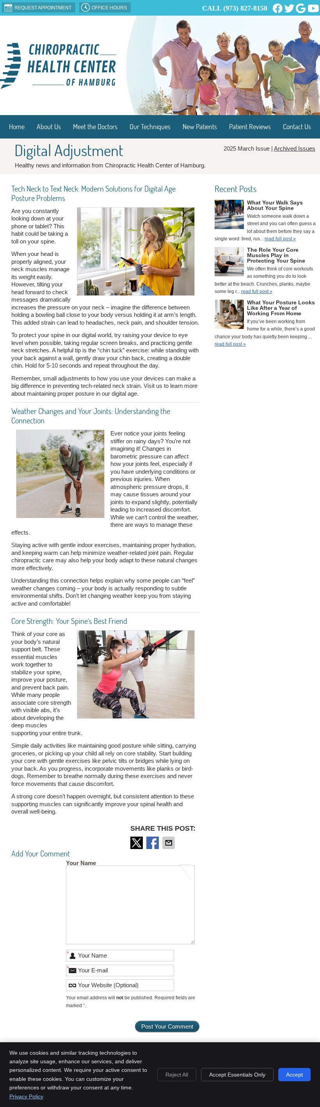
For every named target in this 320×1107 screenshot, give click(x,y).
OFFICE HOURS (109, 8)
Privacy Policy (26, 1096)
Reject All (176, 1074)
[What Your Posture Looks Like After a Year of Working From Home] (229, 316)
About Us (49, 126)
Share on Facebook (153, 843)
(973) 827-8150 (245, 8)
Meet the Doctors (95, 126)
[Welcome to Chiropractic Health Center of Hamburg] (58, 87)
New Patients (200, 126)
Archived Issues (294, 148)
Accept (294, 1074)
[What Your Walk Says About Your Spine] (229, 216)
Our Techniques (150, 126)
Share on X (137, 843)
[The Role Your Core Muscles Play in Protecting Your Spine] (229, 263)
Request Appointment (42, 8)
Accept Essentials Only (237, 1074)
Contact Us (297, 126)
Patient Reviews (250, 126)
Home (17, 126)
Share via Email (169, 843)
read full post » (280, 239)
